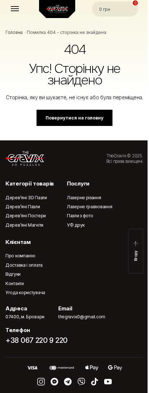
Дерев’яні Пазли (22, 206)
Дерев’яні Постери (25, 215)
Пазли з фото (80, 215)
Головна (14, 32)
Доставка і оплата (24, 265)
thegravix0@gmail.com (81, 316)
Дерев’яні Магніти (24, 225)
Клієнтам (18, 242)
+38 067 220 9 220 (36, 340)
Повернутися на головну (74, 118)
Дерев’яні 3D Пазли (26, 197)
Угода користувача (25, 292)
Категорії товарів (29, 183)
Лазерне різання (84, 197)
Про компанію (20, 255)
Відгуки (13, 274)
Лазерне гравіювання (89, 206)
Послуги (78, 183)
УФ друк (76, 225)
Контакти (14, 283)
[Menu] (22, 9)
